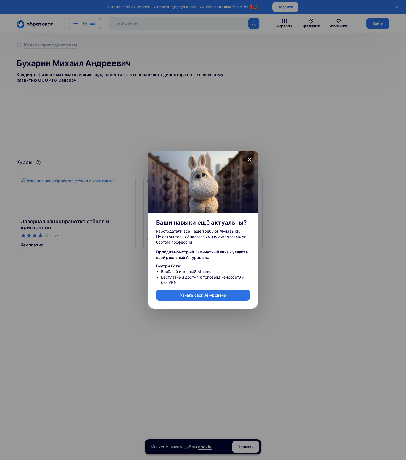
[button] (249, 159)
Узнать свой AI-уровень (203, 295)
